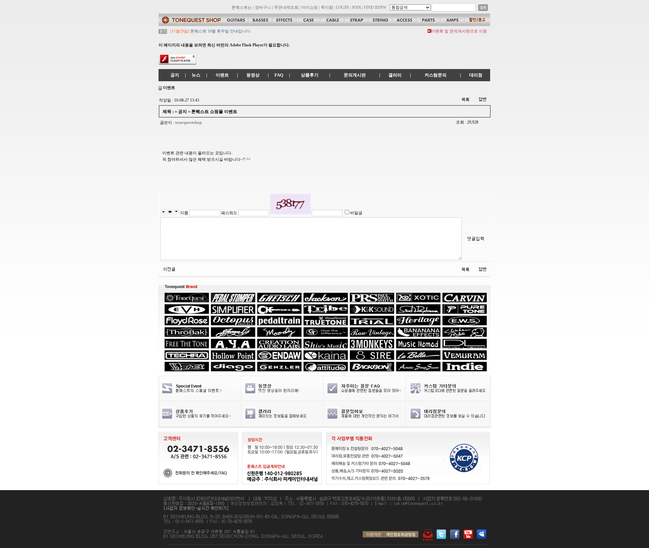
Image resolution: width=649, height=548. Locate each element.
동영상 (253, 75)
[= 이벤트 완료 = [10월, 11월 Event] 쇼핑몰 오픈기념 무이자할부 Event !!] (169, 268)
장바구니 (263, 7)
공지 (174, 75)
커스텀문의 (436, 75)
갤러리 (395, 75)
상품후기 (309, 75)
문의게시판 (355, 75)
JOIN (356, 7)
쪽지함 (327, 7)
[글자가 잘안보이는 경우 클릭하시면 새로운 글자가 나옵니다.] (290, 204)
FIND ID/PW (375, 7)
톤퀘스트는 (242, 7)
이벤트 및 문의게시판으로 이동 (459, 31)
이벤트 (222, 75)
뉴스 (196, 75)
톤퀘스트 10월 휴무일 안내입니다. (220, 31)
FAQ (278, 75)
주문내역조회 (286, 7)
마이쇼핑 (310, 7)
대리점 (475, 75)
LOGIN (342, 7)
